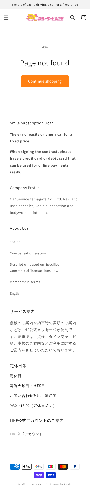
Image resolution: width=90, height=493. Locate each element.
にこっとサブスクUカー (38, 484)
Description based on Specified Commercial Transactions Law (35, 267)
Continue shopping (45, 81)
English (16, 293)
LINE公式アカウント (26, 434)
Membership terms (25, 282)
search (15, 241)
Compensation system (28, 253)
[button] (6, 17)
